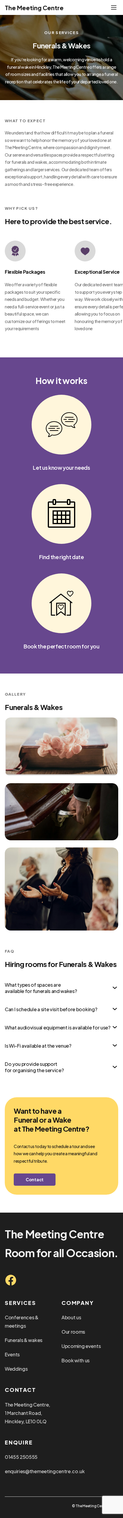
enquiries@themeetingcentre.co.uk (45, 1471)
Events (12, 1354)
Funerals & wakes (23, 1340)
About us (71, 1317)
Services (20, 1302)
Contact (35, 1179)
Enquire (19, 1442)
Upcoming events (81, 1346)
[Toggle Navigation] (113, 7)
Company (77, 1302)
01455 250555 (21, 1457)
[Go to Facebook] (11, 1280)
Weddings (16, 1369)
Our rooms (73, 1332)
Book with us (75, 1360)
